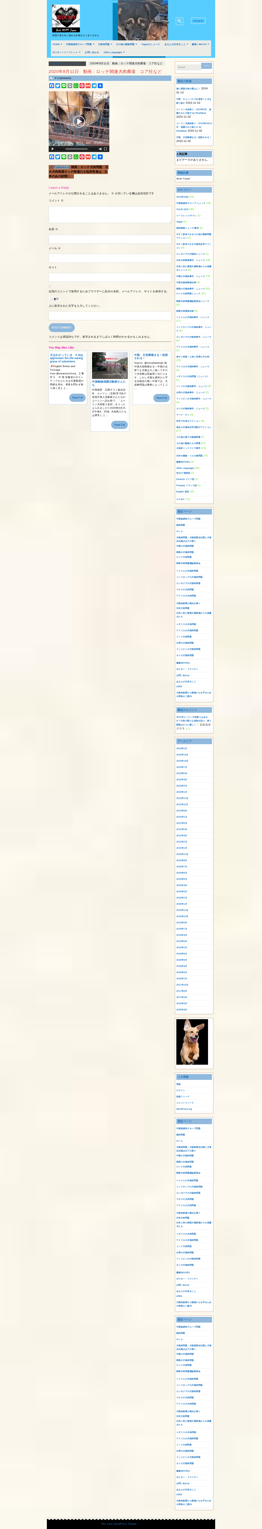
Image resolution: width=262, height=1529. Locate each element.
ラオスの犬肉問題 (185, 589)
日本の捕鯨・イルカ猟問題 (189, 455)
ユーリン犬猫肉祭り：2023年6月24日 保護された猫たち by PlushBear (194, 127)
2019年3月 (181, 941)
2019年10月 (182, 916)
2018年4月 (181, 966)
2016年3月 (181, 1003)
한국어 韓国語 (183, 473)
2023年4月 (181, 779)
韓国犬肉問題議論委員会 (188, 563)
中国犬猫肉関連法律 (186, 282)
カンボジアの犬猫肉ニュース (190, 254)
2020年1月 (181, 904)
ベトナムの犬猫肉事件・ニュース (192, 317)
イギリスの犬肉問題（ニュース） (192, 376)
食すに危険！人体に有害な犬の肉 (192, 356)
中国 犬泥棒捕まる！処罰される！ (194, 137)
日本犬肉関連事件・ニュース (190, 260)
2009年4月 (181, 1009)
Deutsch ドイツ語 (185, 479)
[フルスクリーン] (105, 148)
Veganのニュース (150, 44)
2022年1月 (181, 817)
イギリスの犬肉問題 (186, 624)
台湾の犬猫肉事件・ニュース (190, 392)
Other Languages (113, 52)
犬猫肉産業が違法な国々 (188, 603)
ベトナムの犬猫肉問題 (187, 571)
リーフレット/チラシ (186, 215)
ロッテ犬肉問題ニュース (188, 293)
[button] (79, 122)
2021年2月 (181, 841)
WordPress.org (184, 1109)
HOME (56, 44)
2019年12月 (182, 910)
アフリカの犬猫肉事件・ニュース (192, 347)
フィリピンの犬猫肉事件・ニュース (194, 398)
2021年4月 (181, 835)
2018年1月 (181, 978)
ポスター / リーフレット (65, 52)
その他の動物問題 (125, 44)
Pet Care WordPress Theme (119, 1524)
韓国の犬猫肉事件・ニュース (190, 288)
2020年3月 (181, 891)
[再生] (52, 148)
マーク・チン (183, 414)
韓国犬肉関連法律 (185, 311)
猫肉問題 (180, 525)
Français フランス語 (186, 485)
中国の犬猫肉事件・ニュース (190, 276)
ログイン (180, 1090)
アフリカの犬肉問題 (186, 595)
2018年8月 (181, 960)
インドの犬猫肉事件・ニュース (191, 386)
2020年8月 (181, 860)
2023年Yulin (182, 197)
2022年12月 (182, 798)
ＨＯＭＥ (180, 499)
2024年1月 (181, 748)
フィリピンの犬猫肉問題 (188, 649)
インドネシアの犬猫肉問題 (189, 577)
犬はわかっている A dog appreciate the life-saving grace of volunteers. (66, 358)
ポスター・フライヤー (187, 669)
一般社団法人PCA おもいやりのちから (59, 32)
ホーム (179, 531)
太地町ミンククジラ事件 (188, 448)
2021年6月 (181, 823)
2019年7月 (181, 929)
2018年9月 (181, 953)
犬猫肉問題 (104, 44)
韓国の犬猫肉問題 (185, 552)
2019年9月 (181, 922)
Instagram (199, 21)
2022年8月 (181, 810)
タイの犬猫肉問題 (185, 655)
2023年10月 (182, 761)
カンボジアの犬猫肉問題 (188, 583)
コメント (56, 200)
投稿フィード (183, 1096)
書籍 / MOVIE (199, 44)
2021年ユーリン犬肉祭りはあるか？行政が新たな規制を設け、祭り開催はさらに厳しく (194, 721)
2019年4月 (181, 935)
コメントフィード (185, 1103)
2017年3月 (181, 997)
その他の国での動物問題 (188, 437)
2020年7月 (181, 866)
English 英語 (182, 491)
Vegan (179, 222)
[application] (79, 121)
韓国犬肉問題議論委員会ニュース (192, 301)
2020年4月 (181, 885)
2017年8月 (181, 991)
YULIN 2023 (182, 209)
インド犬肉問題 (184, 636)
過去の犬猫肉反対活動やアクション (194, 427)
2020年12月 (182, 854)
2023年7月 (181, 767)
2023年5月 (181, 773)
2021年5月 (181, 829)
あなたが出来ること (175, 44)
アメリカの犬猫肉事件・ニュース (192, 366)
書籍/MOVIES (183, 462)
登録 (178, 1084)
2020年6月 (181, 873)
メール (55, 248)
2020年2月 (181, 897)
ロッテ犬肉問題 (184, 557)
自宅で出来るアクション (188, 421)
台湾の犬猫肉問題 (185, 643)
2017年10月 (182, 985)
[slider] (77, 149)
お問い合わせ (92, 52)
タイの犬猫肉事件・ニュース (190, 408)
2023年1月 (181, 792)
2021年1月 (181, 848)
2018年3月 (181, 972)
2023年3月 (181, 786)
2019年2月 (181, 947)
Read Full (79, 399)
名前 (53, 229)
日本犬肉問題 (183, 608)
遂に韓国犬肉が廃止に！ (188, 88)
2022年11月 (182, 804)
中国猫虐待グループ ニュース (191, 203)
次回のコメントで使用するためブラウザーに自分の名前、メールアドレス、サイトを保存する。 (109, 291)
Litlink (179, 686)
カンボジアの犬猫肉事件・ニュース (194, 337)
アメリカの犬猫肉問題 (187, 630)
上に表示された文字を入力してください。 (75, 305)
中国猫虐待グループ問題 (79, 44)
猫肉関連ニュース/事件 (187, 228)
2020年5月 (181, 879)
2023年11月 (182, 754)
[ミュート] (100, 148)
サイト (53, 267)
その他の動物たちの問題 (188, 443)
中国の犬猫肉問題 (185, 546)
